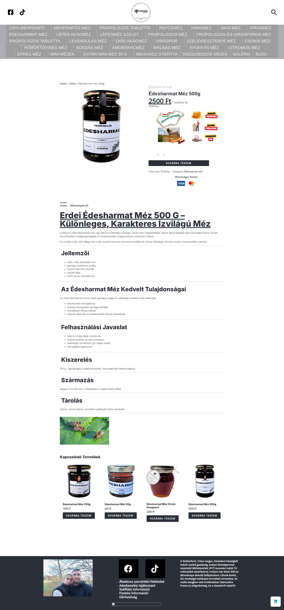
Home (63, 83)
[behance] (22, 12)
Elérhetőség (128, 597)
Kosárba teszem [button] (79, 515)
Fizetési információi (133, 593)
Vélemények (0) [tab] (79, 205)
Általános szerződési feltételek (141, 581)
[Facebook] (10, 12)
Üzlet (73, 83)
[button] (274, 12)
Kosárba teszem (178, 163)
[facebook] (129, 568)
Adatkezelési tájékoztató (137, 585)
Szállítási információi (134, 589)
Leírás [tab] (63, 205)
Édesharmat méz (160, 87)
